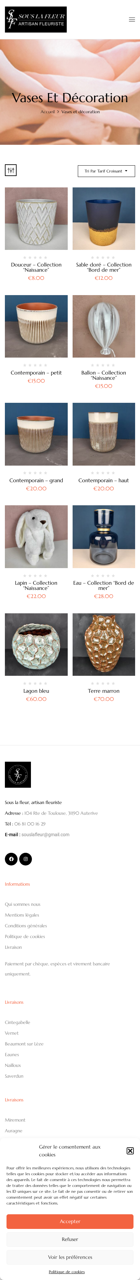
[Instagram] (25, 859)
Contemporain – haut (103, 480)
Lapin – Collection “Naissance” (36, 585)
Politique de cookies (67, 1271)
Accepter (70, 1221)
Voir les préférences (70, 1257)
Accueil (48, 112)
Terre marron (103, 691)
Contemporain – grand (36, 480)
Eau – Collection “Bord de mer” (103, 585)
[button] (130, 1151)
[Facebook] (11, 859)
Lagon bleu (36, 691)
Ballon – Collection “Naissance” (103, 375)
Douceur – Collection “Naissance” (36, 267)
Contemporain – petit (36, 372)
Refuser (70, 1239)
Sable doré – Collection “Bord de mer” (104, 267)
